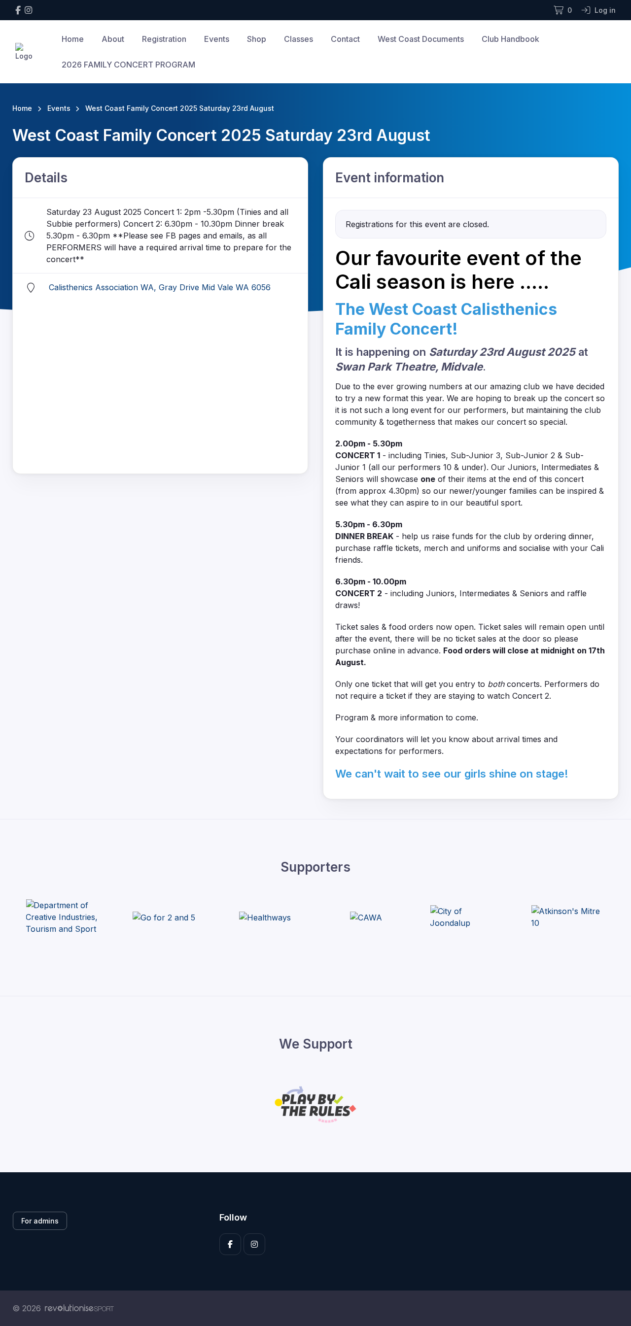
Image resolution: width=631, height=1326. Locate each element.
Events (216, 39)
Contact (345, 39)
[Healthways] (265, 917)
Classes (298, 39)
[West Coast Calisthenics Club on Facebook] (18, 10)
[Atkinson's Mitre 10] (568, 917)
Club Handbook (510, 39)
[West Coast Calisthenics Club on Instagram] (28, 10)
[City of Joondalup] (467, 917)
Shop (256, 39)
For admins (40, 1221)
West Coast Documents (421, 39)
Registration (164, 39)
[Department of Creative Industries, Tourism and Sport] (63, 917)
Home (73, 39)
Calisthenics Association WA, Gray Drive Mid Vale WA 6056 (160, 287)
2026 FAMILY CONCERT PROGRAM (128, 64)
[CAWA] (366, 917)
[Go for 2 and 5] (164, 917)
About (113, 39)
